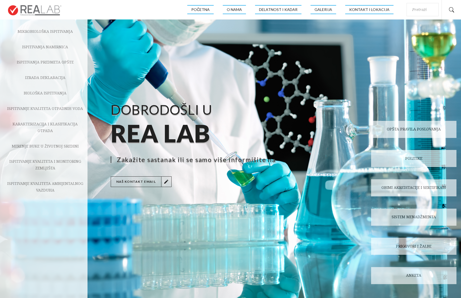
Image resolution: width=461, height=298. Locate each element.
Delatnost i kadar (278, 9)
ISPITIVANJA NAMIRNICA (45, 47)
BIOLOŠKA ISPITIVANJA (45, 93)
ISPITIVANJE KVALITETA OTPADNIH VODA (45, 108)
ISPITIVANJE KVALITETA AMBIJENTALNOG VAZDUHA (45, 186)
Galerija (323, 9)
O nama (234, 9)
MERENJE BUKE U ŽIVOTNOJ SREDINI (45, 146)
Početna (200, 9)
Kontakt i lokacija (369, 9)
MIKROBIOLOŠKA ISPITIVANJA (45, 31)
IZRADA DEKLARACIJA (45, 78)
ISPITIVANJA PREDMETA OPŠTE (45, 62)
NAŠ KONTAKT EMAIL (136, 182)
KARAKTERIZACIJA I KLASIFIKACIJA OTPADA (45, 127)
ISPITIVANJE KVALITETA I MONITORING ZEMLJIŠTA (45, 164)
